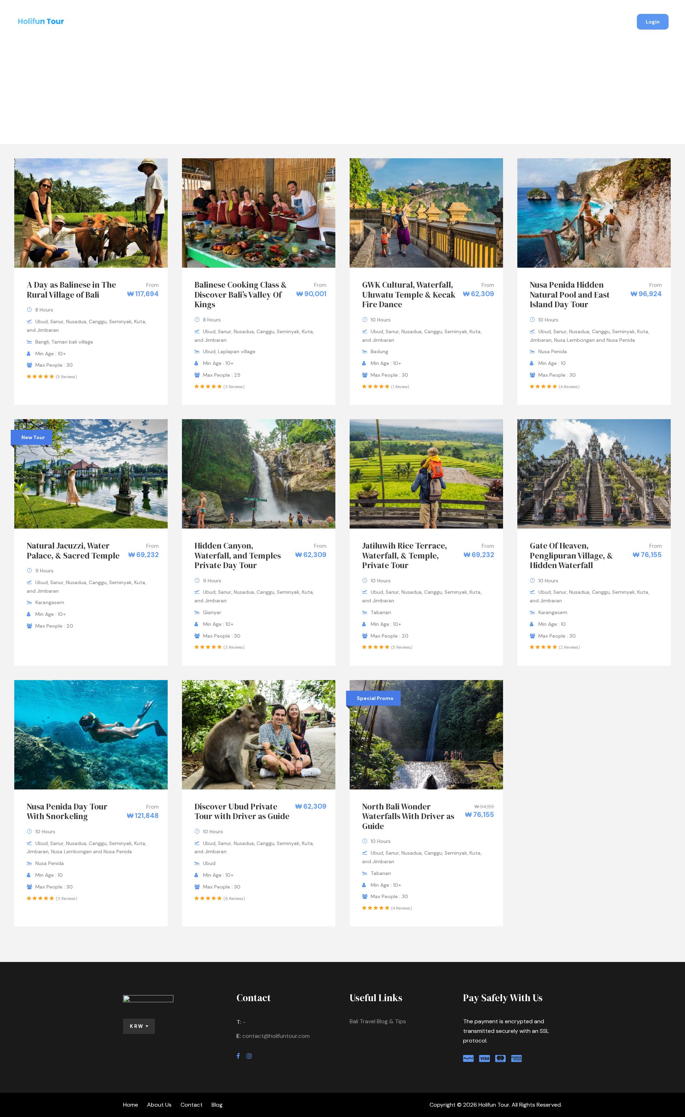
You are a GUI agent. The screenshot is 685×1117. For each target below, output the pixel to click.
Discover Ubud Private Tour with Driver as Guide (241, 811)
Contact (363, 22)
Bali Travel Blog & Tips (378, 1021)
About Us (326, 22)
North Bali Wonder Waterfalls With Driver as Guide (408, 816)
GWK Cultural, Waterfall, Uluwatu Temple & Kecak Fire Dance (409, 294)
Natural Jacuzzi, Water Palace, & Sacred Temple (73, 550)
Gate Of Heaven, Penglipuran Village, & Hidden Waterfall (571, 555)
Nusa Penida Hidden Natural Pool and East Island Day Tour (570, 294)
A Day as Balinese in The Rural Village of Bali (71, 289)
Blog (394, 22)
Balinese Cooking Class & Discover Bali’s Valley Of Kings (240, 294)
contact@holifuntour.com (276, 1036)
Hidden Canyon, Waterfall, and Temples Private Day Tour (237, 555)
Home (293, 22)
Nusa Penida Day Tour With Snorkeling (67, 811)
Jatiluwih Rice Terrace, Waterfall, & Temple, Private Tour (404, 555)
